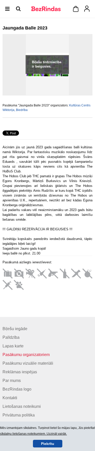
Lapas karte (13, 346)
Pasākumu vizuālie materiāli (28, 363)
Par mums (12, 380)
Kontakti (10, 398)
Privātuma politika (19, 415)
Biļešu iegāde (15, 329)
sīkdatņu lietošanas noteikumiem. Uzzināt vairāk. (33, 434)
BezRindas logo (17, 389)
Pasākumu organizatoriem (26, 354)
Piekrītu (47, 444)
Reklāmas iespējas (20, 372)
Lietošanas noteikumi (22, 406)
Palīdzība (11, 337)
